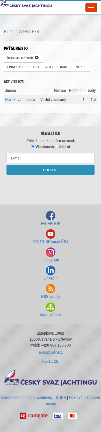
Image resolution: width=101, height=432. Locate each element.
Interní (64, 146)
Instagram (50, 260)
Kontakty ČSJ (51, 362)
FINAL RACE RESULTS (23, 67)
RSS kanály (50, 296)
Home (8, 31)
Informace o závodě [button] (21, 58)
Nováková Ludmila (20, 99)
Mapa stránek (50, 315)
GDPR (61, 397)
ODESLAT (50, 169)
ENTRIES (80, 67)
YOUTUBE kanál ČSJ (50, 241)
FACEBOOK (50, 223)
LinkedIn (50, 278)
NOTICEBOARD (56, 67)
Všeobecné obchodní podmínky (27, 397)
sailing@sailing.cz (51, 352)
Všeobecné (44, 146)
